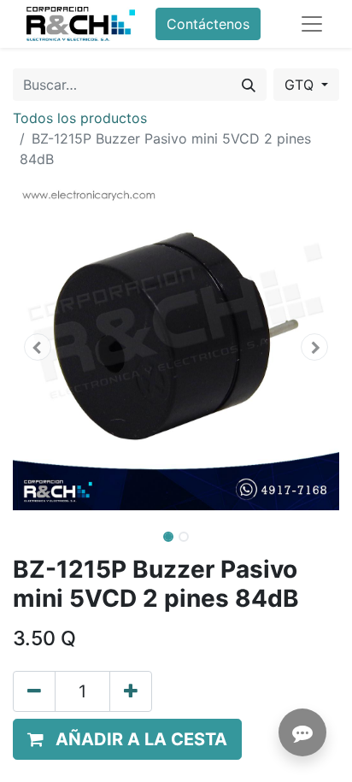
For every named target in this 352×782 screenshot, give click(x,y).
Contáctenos (208, 23)
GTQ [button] (301, 84)
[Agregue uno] (130, 691)
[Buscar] (249, 84)
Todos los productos (80, 117)
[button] (37, 347)
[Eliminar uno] (34, 691)
